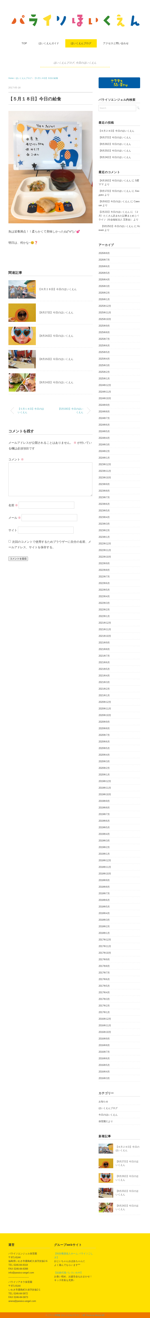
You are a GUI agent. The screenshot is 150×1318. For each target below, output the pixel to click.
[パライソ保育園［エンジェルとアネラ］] (75, 15)
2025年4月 (104, 358)
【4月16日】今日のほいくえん (115, 180)
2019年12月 (105, 781)
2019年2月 (104, 847)
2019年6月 (104, 820)
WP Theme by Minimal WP (93, 1315)
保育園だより (106, 1121)
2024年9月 (104, 405)
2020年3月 (104, 761)
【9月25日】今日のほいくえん (116, 226)
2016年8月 (104, 1045)
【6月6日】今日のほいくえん (114, 201)
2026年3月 (104, 286)
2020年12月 (105, 702)
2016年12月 (105, 1018)
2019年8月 (104, 807)
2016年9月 (104, 1038)
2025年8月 (104, 332)
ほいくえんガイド (49, 43)
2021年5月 (104, 669)
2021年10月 (105, 636)
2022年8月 (104, 570)
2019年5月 (104, 827)
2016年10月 (105, 1032)
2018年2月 (104, 926)
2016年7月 (104, 1051)
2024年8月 (104, 411)
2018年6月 (104, 900)
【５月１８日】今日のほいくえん (31, 411)
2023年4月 (104, 517)
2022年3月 (104, 603)
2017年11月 (105, 946)
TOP (24, 43)
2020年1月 (104, 774)
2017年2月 (104, 1005)
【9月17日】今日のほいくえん (115, 191)
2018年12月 (105, 860)
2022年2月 (104, 609)
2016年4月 (104, 1071)
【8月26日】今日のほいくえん (55, 335)
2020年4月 (104, 754)
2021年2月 (104, 688)
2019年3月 (104, 840)
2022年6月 (104, 583)
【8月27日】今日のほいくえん (55, 312)
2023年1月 (104, 537)
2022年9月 (104, 563)
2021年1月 (104, 695)
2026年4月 (104, 279)
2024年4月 (104, 438)
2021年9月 (104, 642)
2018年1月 (104, 933)
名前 (13, 505)
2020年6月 (104, 741)
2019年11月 (105, 787)
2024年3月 (104, 444)
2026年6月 (104, 266)
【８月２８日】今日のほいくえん (57, 289)
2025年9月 (104, 325)
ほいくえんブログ (81, 43)
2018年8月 (104, 886)
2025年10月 (105, 319)
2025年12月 (105, 306)
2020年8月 (104, 728)
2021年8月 (104, 649)
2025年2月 (104, 372)
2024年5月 (104, 431)
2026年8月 (104, 253)
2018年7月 (104, 893)
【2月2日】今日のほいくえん (114, 211)
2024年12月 (105, 385)
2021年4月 (104, 675)
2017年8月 (104, 966)
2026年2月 (104, 292)
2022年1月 (104, 616)
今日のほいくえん (86, 62)
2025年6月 (104, 345)
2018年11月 (105, 867)
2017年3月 (104, 999)
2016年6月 (104, 1058)
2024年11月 (105, 391)
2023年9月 (104, 484)
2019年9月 (104, 801)
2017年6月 (104, 979)
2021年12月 (105, 622)
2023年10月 (105, 477)
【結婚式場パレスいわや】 (68, 1272)
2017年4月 (104, 992)
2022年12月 (105, 543)
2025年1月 (104, 378)
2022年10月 (105, 556)
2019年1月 (104, 853)
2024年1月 (104, 457)
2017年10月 (105, 952)
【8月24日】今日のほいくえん (55, 382)
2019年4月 (104, 834)
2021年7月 (104, 655)
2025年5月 (104, 352)
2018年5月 (104, 906)
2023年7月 (104, 497)
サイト (12, 530)
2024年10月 (105, 398)
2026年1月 (104, 299)
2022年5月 (104, 589)
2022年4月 (104, 596)
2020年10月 (105, 715)
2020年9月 (104, 721)
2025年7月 (104, 339)
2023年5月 (104, 510)
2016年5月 (104, 1065)
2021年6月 (104, 662)
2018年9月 (104, 880)
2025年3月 (104, 365)
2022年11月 (105, 550)
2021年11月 (105, 629)
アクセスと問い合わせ (116, 43)
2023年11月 (105, 471)
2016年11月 (105, 1025)
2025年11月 (105, 312)
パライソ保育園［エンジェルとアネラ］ (63, 1315)
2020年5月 (104, 748)
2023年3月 (104, 523)
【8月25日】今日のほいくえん (55, 359)
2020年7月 (104, 735)
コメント (16, 459)
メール (14, 517)
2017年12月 (105, 939)
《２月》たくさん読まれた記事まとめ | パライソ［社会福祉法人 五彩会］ (119, 215)
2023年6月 (104, 504)
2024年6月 (104, 424)
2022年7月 (104, 576)
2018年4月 (104, 913)
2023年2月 (104, 530)
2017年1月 (104, 1012)
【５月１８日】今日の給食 (46, 78)
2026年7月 (104, 259)
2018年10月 (105, 873)
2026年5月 (104, 273)
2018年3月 (104, 919)
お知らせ (103, 1101)
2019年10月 (105, 794)
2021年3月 (104, 682)
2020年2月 (104, 768)
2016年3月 (104, 1078)
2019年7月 (104, 814)
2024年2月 (104, 451)
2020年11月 (105, 708)
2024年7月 (104, 418)
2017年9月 (104, 959)
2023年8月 (104, 490)
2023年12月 (105, 464)
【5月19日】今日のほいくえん (70, 411)
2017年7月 (104, 972)
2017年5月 (104, 985)
